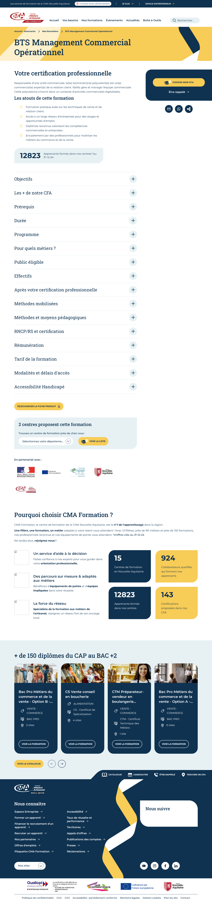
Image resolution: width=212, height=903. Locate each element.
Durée (20, 220)
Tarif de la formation (35, 359)
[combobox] (46, 441)
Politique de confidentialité (38, 898)
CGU (59, 898)
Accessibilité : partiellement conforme (95, 898)
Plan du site (171, 898)
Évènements (114, 20)
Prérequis (24, 206)
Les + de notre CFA (33, 193)
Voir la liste (97, 441)
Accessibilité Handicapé (39, 386)
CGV (67, 898)
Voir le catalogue (29, 763)
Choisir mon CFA (183, 82)
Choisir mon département (94, 3)
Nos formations (92, 20)
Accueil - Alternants (24, 31)
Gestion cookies (152, 898)
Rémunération (29, 345)
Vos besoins (70, 20)
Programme (26, 234)
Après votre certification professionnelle (55, 290)
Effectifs (23, 276)
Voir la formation (35, 745)
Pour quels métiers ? (35, 248)
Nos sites (24, 865)
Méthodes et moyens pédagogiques (50, 317)
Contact (185, 898)
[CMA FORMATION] (29, 17)
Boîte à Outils (152, 20)
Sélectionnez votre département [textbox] (43, 441)
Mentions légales (130, 898)
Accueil (54, 20)
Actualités (132, 20)
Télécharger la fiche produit (36, 406)
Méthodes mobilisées (36, 303)
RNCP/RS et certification (39, 331)
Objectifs (23, 179)
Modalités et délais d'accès (42, 373)
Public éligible (29, 262)
